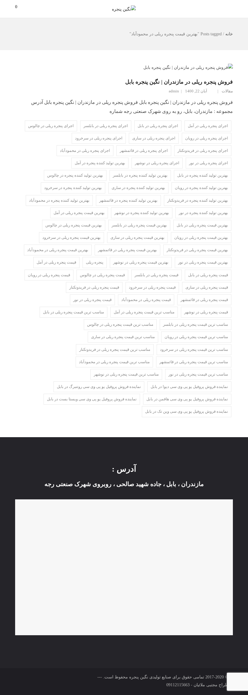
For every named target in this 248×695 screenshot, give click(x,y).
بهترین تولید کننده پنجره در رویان (201, 187)
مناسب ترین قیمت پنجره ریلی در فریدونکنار (114, 349)
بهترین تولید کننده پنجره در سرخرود (73, 187)
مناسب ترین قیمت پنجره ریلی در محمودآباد (114, 362)
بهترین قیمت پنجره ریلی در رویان (201, 237)
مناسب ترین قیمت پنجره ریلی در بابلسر (195, 324)
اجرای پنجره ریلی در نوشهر (157, 163)
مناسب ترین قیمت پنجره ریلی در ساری (123, 337)
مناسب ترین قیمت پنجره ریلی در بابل (73, 312)
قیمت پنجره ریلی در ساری (206, 287)
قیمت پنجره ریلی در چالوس (102, 275)
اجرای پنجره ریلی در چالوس (51, 125)
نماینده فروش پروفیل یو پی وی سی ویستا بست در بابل (92, 399)
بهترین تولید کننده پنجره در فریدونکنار (197, 200)
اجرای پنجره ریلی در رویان (206, 138)
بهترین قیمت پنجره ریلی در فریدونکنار (197, 250)
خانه (229, 34)
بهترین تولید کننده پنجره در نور (203, 212)
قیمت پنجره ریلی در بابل (208, 275)
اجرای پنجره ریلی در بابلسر (105, 125)
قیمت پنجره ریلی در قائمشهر (204, 299)
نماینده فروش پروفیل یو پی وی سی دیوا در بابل (189, 386)
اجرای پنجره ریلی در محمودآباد (85, 150)
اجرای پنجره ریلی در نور (208, 163)
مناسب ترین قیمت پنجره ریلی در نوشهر (126, 374)
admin (174, 91)
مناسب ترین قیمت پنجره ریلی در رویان (196, 337)
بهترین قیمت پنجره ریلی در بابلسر (139, 225)
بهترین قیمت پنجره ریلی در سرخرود (71, 237)
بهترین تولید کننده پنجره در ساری (138, 187)
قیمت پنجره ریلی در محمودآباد (146, 299)
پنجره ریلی (94, 262)
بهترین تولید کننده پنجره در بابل (202, 175)
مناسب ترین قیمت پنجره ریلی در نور (198, 374)
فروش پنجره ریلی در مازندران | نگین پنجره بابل (179, 82)
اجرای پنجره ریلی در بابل (158, 125)
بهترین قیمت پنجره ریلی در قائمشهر (127, 250)
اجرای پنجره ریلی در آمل (208, 125)
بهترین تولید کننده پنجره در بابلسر (140, 175)
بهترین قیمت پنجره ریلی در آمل (79, 212)
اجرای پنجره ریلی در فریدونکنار (203, 150)
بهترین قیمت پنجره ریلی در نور (203, 262)
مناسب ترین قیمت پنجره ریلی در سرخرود (194, 349)
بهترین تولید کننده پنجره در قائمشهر (128, 200)
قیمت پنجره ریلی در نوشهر (206, 312)
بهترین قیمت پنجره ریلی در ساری (137, 237)
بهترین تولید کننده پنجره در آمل (100, 163)
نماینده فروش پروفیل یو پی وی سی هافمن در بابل (187, 399)
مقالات (227, 91)
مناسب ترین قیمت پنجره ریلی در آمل (144, 312)
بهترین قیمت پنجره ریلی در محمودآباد (57, 250)
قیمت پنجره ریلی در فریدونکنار (94, 287)
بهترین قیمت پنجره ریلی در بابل (202, 225)
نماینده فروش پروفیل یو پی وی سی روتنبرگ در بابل (99, 386)
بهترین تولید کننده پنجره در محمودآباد (59, 200)
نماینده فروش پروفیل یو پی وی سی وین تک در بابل (186, 411)
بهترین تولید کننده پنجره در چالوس (75, 175)
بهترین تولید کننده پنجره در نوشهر (141, 212)
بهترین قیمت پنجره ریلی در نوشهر (140, 262)
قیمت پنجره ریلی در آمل (56, 262)
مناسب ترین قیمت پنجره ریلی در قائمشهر (193, 362)
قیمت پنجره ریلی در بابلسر (156, 275)
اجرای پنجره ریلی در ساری (153, 138)
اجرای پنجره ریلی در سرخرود (98, 138)
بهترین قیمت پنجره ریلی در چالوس (73, 225)
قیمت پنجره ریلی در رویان (49, 275)
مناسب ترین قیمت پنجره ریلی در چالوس (120, 324)
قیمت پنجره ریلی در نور (92, 299)
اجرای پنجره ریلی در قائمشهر (144, 150)
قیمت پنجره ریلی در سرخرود (152, 287)
